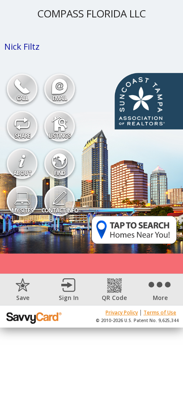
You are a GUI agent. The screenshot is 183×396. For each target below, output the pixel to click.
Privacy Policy (122, 312)
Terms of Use (159, 312)
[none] (23, 289)
